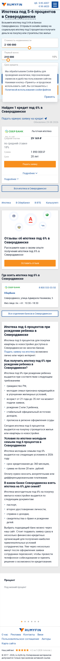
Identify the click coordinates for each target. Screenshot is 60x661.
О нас (5, 634)
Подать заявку (30, 164)
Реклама (16, 634)
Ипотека (6, 202)
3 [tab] (28, 621)
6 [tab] (38, 621)
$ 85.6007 (44, 3)
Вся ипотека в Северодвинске (30, 188)
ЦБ (35, 3)
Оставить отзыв (30, 263)
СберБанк (9, 293)
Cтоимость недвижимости (18, 40)
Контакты (29, 634)
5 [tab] (35, 621)
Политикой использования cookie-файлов (28, 89)
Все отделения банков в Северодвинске (30, 313)
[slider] (29, 47)
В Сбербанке (23, 202)
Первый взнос (11, 52)
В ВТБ (38, 202)
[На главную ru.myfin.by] (30, 630)
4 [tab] (31, 621)
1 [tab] (21, 621)
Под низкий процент (15, 587)
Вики (40, 634)
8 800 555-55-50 (47, 287)
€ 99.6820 (44, 6)
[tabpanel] (28, 584)
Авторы (46, 638)
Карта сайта (9, 643)
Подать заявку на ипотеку (19, 351)
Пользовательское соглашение (20, 638)
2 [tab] (25, 621)
